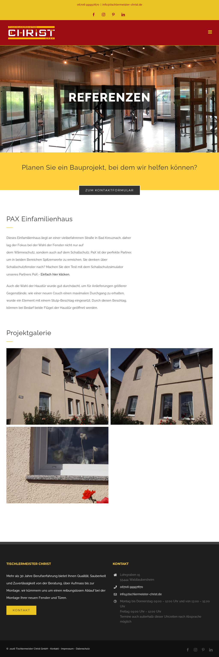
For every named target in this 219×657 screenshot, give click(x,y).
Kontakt (54, 648)
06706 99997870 (131, 587)
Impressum (67, 648)
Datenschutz (83, 648)
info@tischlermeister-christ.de (122, 4)
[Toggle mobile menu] (210, 32)
